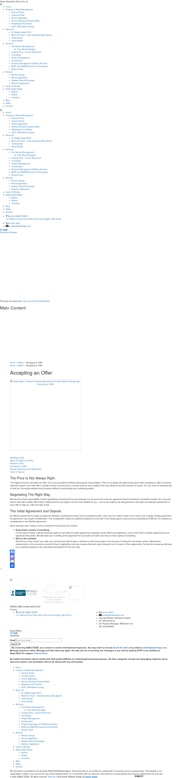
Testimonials (17, 37)
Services (9, 43)
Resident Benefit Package (23, 80)
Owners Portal (17, 12)
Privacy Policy (41, 653)
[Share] (91, 565)
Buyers (14, 91)
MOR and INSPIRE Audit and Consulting (29, 66)
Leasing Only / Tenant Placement (26, 52)
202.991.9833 (14, 223)
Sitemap (51, 776)
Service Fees (17, 69)
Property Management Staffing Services (29, 63)
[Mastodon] (91, 556)
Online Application (19, 17)
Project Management (20, 57)
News (8, 103)
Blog (8, 100)
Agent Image (91, 776)
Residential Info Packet (21, 23)
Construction (17, 60)
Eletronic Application (20, 83)
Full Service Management (22, 46)
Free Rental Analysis (26, 49)
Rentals (9, 71)
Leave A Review (13, 86)
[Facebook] (91, 552)
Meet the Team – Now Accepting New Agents (31, 34)
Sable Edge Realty (14, 88)
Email (12, 640)
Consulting (16, 54)
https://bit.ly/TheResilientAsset (36, 301)
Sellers (14, 94)
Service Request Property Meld (25, 20)
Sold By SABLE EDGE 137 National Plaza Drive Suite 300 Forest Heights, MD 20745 (33, 217)
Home (8, 6)
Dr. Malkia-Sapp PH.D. (21, 32)
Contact (9, 105)
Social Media (17, 40)
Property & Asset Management (19, 9)
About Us (10, 29)
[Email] (91, 561)
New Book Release (8, 232)
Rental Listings (18, 74)
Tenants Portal (17, 15)
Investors (15, 97)
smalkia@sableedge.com (20, 226)
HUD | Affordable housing (22, 26)
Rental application (19, 77)
